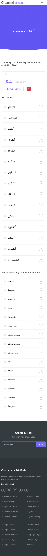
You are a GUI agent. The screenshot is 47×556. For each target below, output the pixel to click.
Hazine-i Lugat (9, 501)
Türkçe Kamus (33, 529)
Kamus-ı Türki (33, 496)
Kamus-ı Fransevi (10, 511)
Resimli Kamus (33, 524)
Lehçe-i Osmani (33, 506)
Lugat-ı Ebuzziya (34, 516)
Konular (30, 544)
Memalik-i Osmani (11, 534)
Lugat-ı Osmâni (9, 544)
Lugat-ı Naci (8, 524)
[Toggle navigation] (42, 2)
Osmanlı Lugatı (9, 539)
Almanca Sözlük (10, 496)
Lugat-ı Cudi (32, 511)
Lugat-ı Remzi (9, 529)
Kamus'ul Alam (33, 501)
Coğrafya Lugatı (34, 534)
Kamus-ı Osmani (14, 89)
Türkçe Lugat (33, 539)
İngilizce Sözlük (10, 506)
